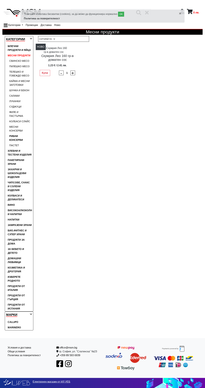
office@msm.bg (68, 347)
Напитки (13, 219)
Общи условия (16, 351)
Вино (11, 205)
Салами (14, 95)
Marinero (14, 327)
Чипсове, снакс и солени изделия (19, 186)
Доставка (46, 25)
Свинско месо (19, 61)
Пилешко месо (19, 66)
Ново (57, 25)
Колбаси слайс (19, 121)
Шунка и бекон (19, 90)
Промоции (32, 25)
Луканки (14, 101)
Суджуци (15, 106)
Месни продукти (19, 55)
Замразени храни (20, 225)
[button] (15, 39)
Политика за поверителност (42, 18)
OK (121, 14)
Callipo (13, 322)
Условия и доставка (19, 347)
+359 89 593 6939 (69, 355)
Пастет (14, 145)
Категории (14, 25)
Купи (45, 73)
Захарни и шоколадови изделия (17, 173)
